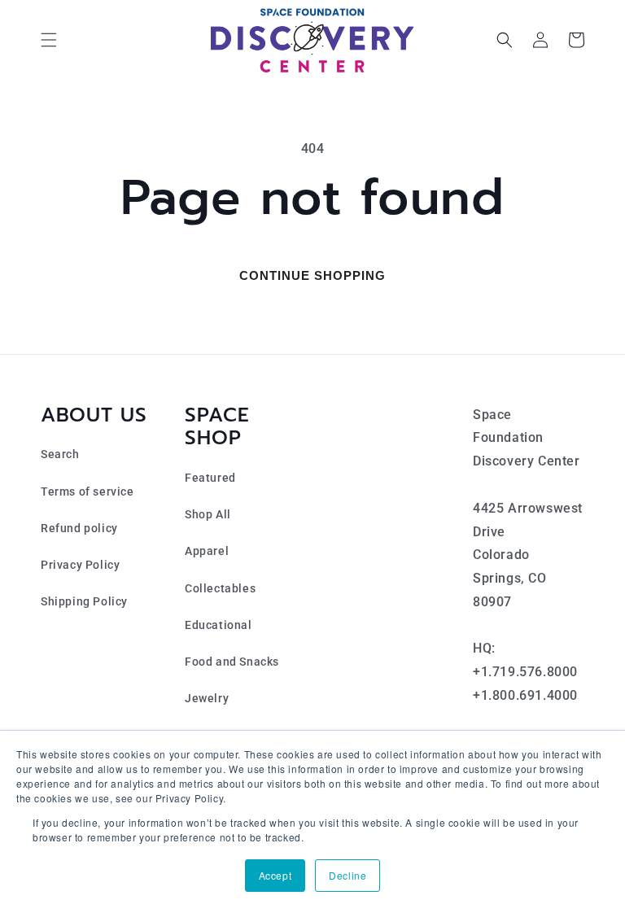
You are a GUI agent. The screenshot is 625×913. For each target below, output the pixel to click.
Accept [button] (275, 875)
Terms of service (87, 491)
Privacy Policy (80, 564)
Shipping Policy (84, 601)
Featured (210, 477)
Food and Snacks (232, 661)
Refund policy (79, 528)
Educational (218, 624)
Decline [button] (347, 875)
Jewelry (207, 698)
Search (60, 454)
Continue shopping (312, 275)
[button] (49, 40)
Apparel (207, 550)
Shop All (208, 514)
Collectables (220, 588)
